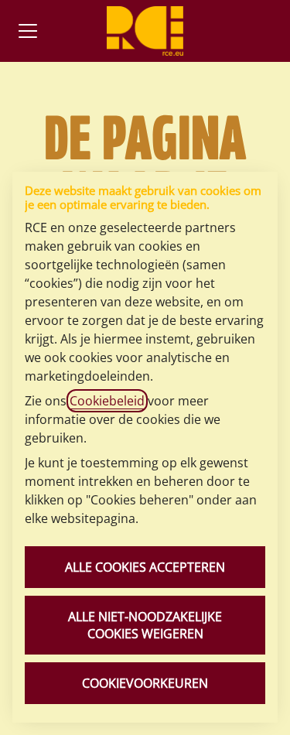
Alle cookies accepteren (145, 567)
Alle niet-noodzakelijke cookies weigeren (145, 625)
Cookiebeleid (107, 400)
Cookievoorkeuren (145, 683)
